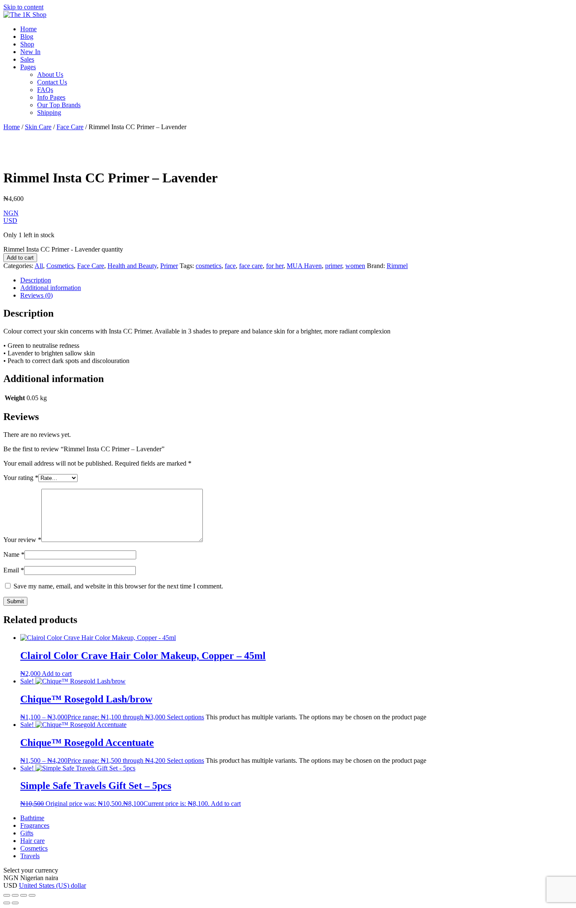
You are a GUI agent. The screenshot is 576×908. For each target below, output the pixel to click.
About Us (50, 74)
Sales (27, 59)
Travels (30, 855)
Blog (26, 36)
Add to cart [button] (57, 673)
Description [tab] (35, 280)
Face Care (70, 126)
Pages (28, 66)
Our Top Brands (59, 104)
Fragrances (34, 825)
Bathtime (32, 817)
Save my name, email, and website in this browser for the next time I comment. (118, 586)
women (355, 265)
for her (274, 265)
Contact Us (52, 82)
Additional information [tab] (50, 287)
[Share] (23, 895)
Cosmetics (60, 265)
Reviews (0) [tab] (36, 295)
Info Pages (51, 97)
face (230, 265)
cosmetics (208, 265)
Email (13, 570)
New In (30, 51)
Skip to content (23, 7)
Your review (22, 539)
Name (13, 554)
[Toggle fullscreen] (15, 895)
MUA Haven (304, 265)
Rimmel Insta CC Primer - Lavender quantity (63, 249)
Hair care (32, 840)
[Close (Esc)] (32, 895)
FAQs (45, 89)
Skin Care (38, 126)
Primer (169, 265)
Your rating (20, 477)
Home (28, 29)
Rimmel (397, 265)
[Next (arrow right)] (15, 903)
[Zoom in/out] (6, 895)
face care (251, 265)
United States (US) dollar (52, 885)
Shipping (49, 112)
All (39, 265)
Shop (27, 44)
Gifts (26, 833)
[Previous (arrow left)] (6, 903)
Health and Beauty (132, 265)
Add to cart (20, 258)
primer (333, 265)
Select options (185, 717)
